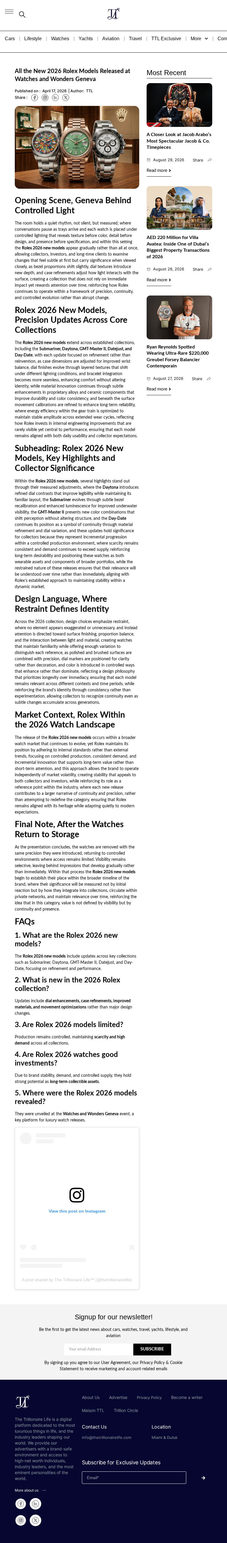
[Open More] (206, 38)
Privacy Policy (149, 1397)
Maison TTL (93, 1410)
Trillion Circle (126, 1410)
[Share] (210, 160)
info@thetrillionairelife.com (106, 1437)
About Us (91, 1397)
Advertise (118, 1397)
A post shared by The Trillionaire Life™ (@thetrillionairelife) (77, 1279)
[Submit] (199, 1478)
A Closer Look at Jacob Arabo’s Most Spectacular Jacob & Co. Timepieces (179, 141)
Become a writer (186, 1397)
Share (198, 160)
